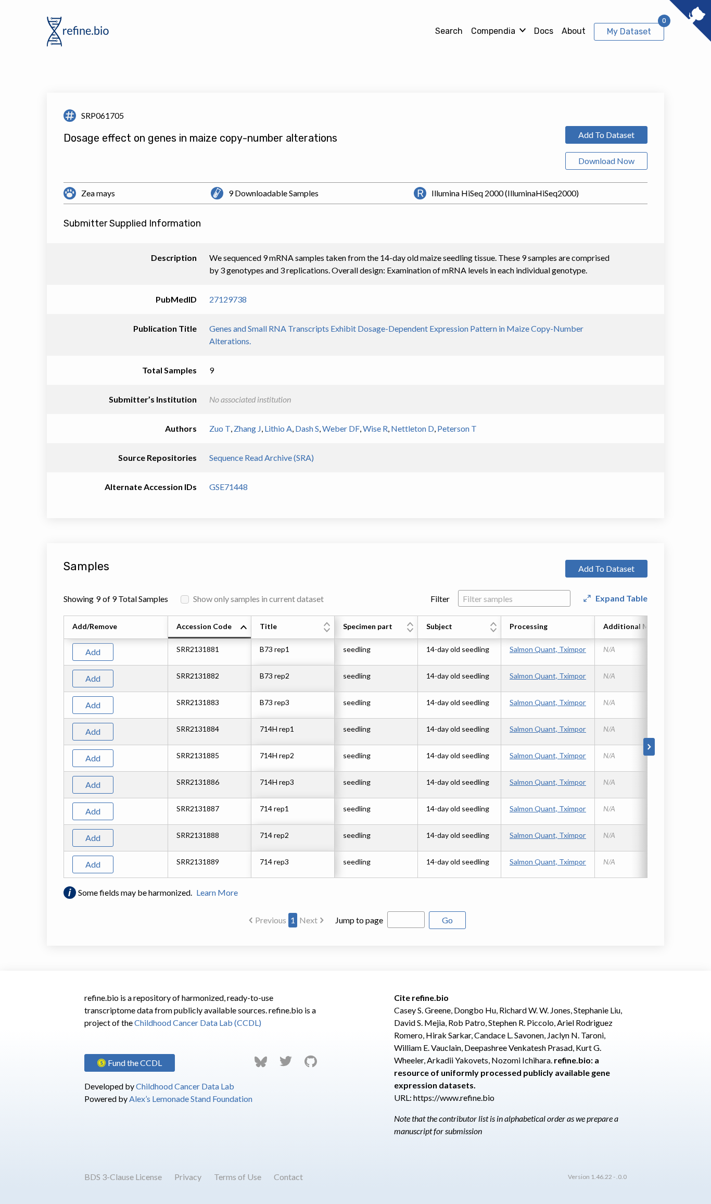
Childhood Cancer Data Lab (185, 1086)
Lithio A (278, 428)
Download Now (606, 161)
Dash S (307, 428)
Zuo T (220, 428)
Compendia (493, 31)
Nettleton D (412, 428)
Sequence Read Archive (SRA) (261, 457)
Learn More (217, 892)
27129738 (228, 299)
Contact (288, 1177)
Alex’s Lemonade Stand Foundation (190, 1098)
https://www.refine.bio (453, 1097)
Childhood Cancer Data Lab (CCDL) (197, 1022)
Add (92, 652)
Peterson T (457, 428)
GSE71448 (228, 487)
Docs (543, 31)
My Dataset (629, 31)
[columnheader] (209, 627)
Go (447, 920)
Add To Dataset (606, 135)
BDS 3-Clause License (123, 1177)
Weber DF (341, 428)
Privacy (187, 1177)
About (574, 31)
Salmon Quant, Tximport (548, 649)
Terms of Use (237, 1177)
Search (449, 31)
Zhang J (247, 428)
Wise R (375, 428)
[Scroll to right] (649, 747)
